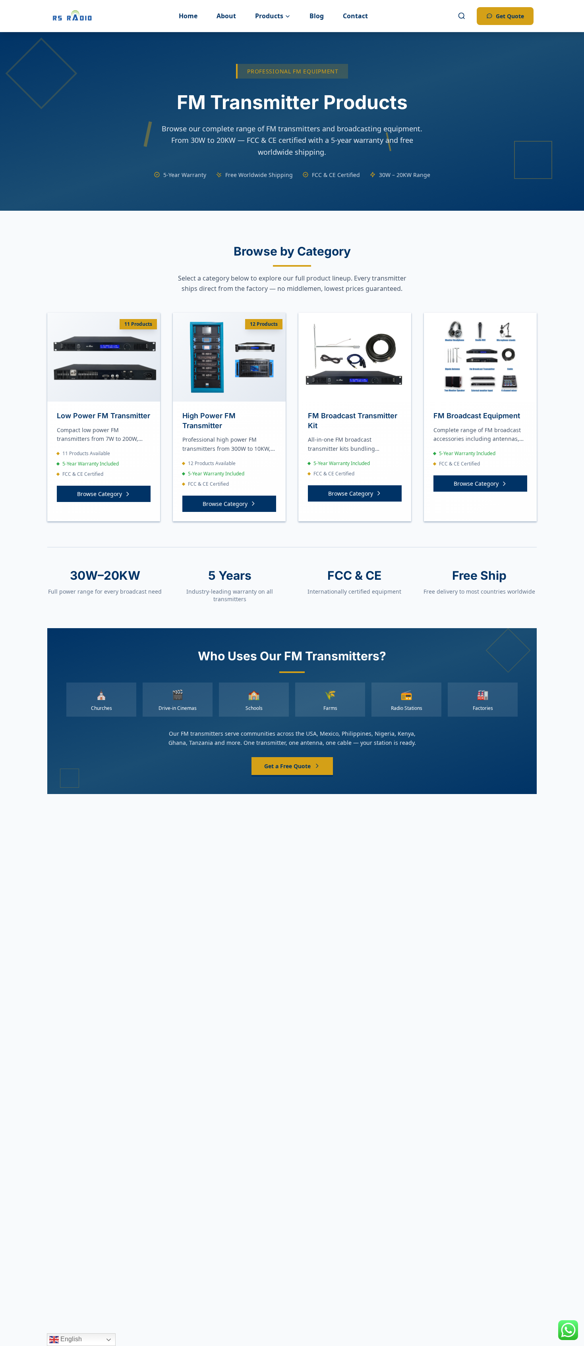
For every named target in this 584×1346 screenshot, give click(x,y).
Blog (316, 16)
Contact (355, 16)
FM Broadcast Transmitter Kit (352, 420)
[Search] (461, 16)
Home (188, 16)
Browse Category (99, 494)
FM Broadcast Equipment (476, 415)
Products (269, 16)
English (70, 1339)
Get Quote (510, 16)
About (226, 16)
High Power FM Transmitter (209, 420)
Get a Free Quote (287, 766)
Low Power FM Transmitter (103, 415)
